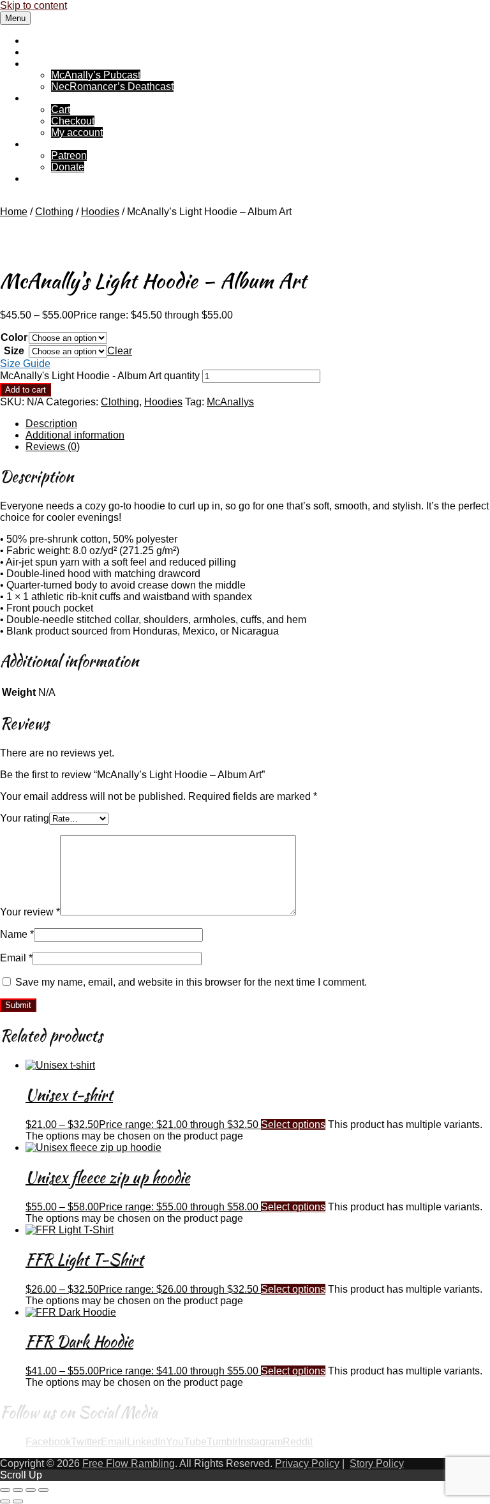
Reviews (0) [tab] (53, 446)
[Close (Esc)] (43, 1490)
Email (16, 957)
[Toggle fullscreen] (18, 1490)
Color (14, 337)
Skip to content (33, 5)
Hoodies (100, 211)
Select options (293, 1124)
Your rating (24, 818)
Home (13, 211)
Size (14, 350)
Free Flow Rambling (72, 40)
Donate (67, 167)
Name (17, 934)
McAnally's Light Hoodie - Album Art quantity (100, 375)
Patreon (69, 155)
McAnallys (230, 401)
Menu (15, 18)
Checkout (72, 121)
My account (77, 132)
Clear (119, 350)
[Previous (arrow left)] (5, 1501)
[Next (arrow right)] (18, 1501)
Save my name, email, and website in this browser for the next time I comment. (191, 982)
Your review (30, 911)
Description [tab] (51, 423)
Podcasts (47, 63)
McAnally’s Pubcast (95, 75)
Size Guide (25, 363)
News (39, 52)
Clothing (54, 211)
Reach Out (50, 178)
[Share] (31, 1490)
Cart (60, 109)
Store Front (51, 98)
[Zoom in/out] (5, 1490)
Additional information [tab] (75, 435)
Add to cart (25, 390)
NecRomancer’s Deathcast (112, 86)
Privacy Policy (307, 1463)
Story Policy (377, 1463)
